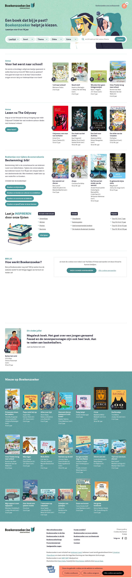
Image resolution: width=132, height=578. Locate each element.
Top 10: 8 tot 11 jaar (119, 222)
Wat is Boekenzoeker (54, 530)
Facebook (122, 538)
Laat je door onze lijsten (18, 215)
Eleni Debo (62, 561)
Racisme (42, 229)
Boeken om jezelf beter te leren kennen (21, 204)
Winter (42, 222)
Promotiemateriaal (53, 543)
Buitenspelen (77, 222)
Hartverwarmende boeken (82, 225)
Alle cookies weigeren (91, 573)
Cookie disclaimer (120, 532)
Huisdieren (76, 218)
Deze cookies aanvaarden (81, 270)
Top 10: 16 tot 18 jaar (119, 229)
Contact (77, 543)
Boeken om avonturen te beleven (19, 198)
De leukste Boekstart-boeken (83, 229)
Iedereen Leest (76, 552)
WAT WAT (65, 558)
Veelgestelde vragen (54, 546)
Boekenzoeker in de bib (55, 536)
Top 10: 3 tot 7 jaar (119, 218)
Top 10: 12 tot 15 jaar (119, 225)
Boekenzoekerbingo (54, 539)
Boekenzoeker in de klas (56, 533)
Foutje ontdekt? (80, 530)
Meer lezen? (11, 129)
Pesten (42, 225)
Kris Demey (80, 561)
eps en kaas (99, 561)
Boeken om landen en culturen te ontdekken (23, 193)
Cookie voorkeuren (71, 573)
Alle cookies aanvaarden (107, 270)
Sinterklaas (43, 218)
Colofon (77, 539)
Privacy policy (122, 529)
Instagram (125, 538)
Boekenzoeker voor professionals (107, 5)
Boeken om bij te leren (15, 187)
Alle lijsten (44, 235)
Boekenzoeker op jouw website (85, 533)
